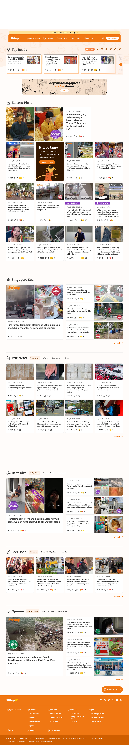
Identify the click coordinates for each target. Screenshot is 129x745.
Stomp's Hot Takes (97, 718)
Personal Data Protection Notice (76, 738)
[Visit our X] (120, 49)
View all (117, 343)
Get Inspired (75, 714)
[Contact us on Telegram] (98, 49)
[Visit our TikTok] (106, 49)
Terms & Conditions (55, 738)
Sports (31, 726)
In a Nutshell (54, 722)
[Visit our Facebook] (115, 49)
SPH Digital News (22, 738)
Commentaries (96, 722)
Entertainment (34, 722)
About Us (9, 738)
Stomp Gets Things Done (77, 717)
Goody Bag (74, 722)
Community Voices (56, 718)
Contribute (114, 38)
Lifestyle (32, 718)
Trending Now (34, 714)
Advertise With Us (97, 738)
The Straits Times (38, 738)
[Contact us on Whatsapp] (102, 49)
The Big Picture (55, 714)
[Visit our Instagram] (111, 49)
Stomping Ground (97, 714)
